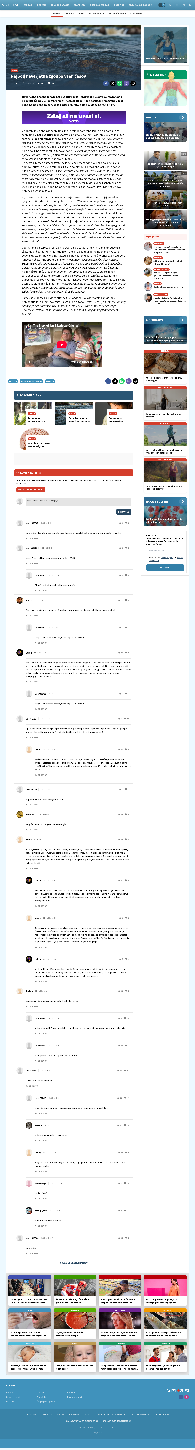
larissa (13, 381)
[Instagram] (177, 5)
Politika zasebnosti (141, 1414)
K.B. (16, 83)
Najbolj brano (152, 236)
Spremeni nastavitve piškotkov (112, 1414)
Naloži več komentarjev (74, 1262)
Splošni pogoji (161, 1414)
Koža (81, 13)
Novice (56, 13)
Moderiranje (75, 1414)
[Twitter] (113, 83)
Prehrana (69, 13)
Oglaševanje (32, 1414)
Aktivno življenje (117, 13)
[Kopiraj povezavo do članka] (133, 83)
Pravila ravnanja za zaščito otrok (81, 1421)
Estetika (119, 5)
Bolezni (41, 5)
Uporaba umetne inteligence (117, 1421)
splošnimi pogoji (167, 557)
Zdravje (28, 5)
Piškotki (89, 1414)
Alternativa (136, 13)
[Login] (190, 5)
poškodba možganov (31, 381)
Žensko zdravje (60, 5)
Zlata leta (79, 5)
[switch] (161, 5)
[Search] (170, 5)
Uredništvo (47, 1414)
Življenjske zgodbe (140, 5)
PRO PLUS (61, 1414)
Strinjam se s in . (166, 559)
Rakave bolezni (96, 13)
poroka (50, 381)
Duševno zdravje (100, 5)
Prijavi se (123, 511)
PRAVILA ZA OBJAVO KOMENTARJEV (30, 490)
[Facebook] (183, 5)
